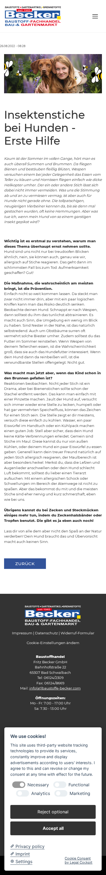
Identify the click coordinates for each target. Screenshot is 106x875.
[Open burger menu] (95, 16)
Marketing (80, 793)
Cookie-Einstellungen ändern (53, 643)
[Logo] (33, 16)
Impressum (22, 633)
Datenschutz (46, 633)
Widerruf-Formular (77, 633)
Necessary (38, 784)
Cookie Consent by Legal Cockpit (78, 860)
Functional (78, 784)
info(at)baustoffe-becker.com (55, 688)
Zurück (25, 563)
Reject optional (53, 811)
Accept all (53, 828)
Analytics (40, 793)
